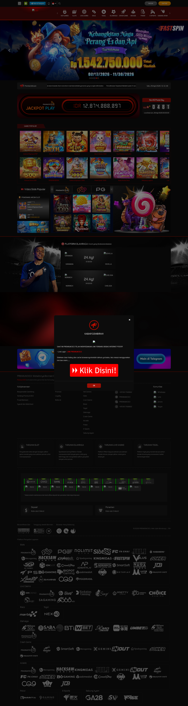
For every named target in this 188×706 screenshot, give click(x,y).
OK (94, 385)
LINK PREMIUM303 (74, 352)
